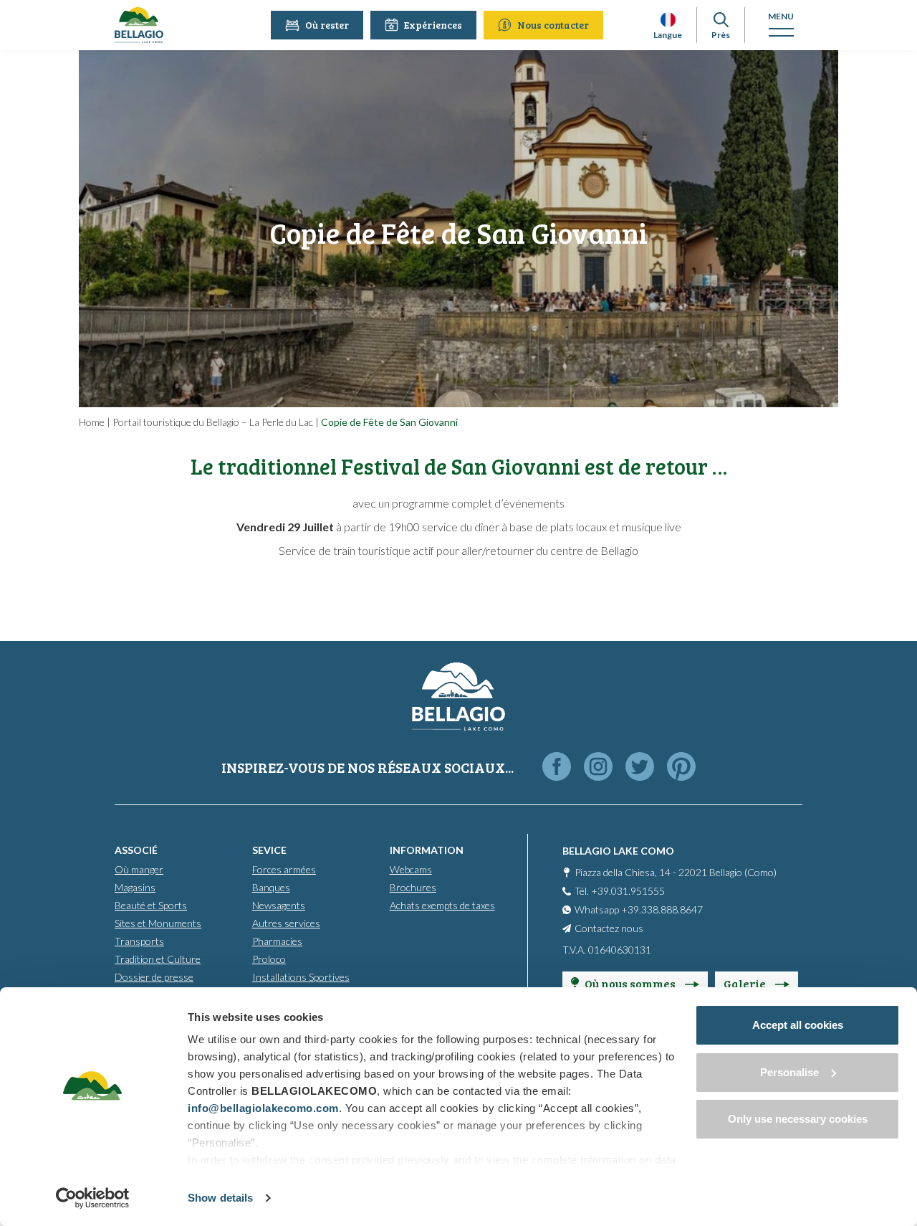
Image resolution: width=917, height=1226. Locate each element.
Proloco (269, 959)
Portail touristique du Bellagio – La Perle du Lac (212, 422)
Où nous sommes (631, 983)
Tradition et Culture (158, 959)
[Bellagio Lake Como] (139, 25)
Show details (220, 1198)
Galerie (746, 983)
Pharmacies (277, 941)
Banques (271, 887)
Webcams (411, 869)
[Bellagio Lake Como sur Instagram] (598, 767)
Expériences (433, 25)
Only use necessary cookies (798, 1119)
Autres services (286, 923)
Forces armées (284, 869)
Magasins (135, 887)
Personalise (789, 1072)
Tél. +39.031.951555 (620, 891)
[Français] (668, 19)
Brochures (413, 887)
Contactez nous (609, 928)
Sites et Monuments (158, 923)
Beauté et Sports (151, 905)
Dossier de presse (154, 977)
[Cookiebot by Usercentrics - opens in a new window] (92, 1198)
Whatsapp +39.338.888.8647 (639, 909)
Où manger (139, 869)
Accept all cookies (797, 1025)
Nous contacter (553, 25)
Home (92, 422)
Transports (139, 941)
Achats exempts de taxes (442, 905)
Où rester (327, 25)
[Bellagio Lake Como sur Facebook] (556, 767)
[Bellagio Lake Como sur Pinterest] (681, 767)
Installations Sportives (301, 977)
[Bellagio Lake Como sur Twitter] (639, 767)
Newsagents (278, 905)
